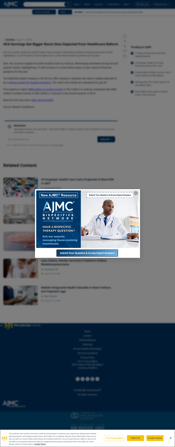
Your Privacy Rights (114, 438)
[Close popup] (136, 193)
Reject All (135, 438)
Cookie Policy (40, 444)
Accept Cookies (155, 438)
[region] (87, 438)
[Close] (171, 438)
